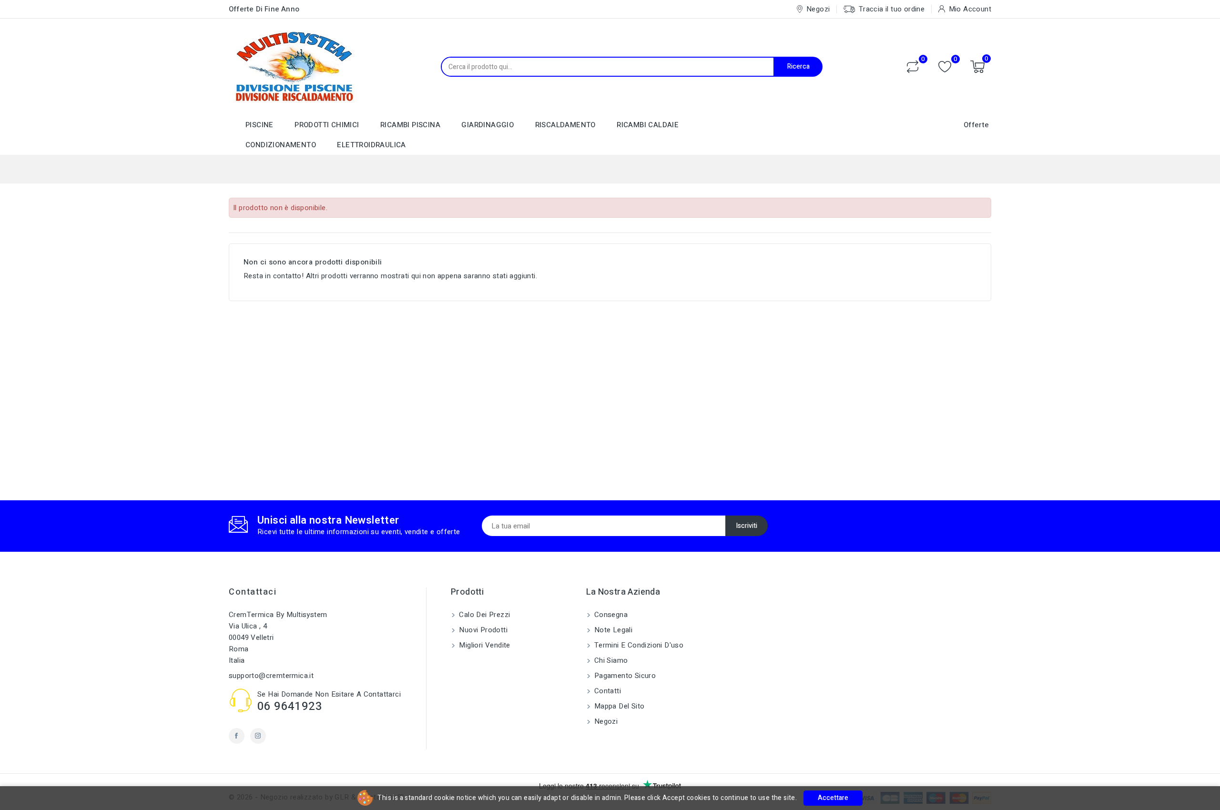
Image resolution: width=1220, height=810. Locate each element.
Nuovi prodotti (482, 630)
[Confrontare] (912, 67)
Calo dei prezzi (483, 614)
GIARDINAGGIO (487, 125)
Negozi (605, 721)
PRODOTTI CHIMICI (327, 125)
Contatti (606, 691)
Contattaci (252, 592)
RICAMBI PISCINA (410, 125)
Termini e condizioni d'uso (638, 645)
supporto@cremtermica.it (271, 675)
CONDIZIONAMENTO (280, 145)
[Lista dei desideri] (944, 67)
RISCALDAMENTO (565, 125)
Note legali (612, 630)
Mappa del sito (618, 706)
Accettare (833, 798)
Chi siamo (610, 660)
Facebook (236, 736)
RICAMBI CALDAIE (648, 125)
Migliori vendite (483, 645)
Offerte (976, 125)
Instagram (258, 736)
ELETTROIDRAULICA (371, 145)
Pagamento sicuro (624, 675)
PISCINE (259, 125)
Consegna (610, 614)
